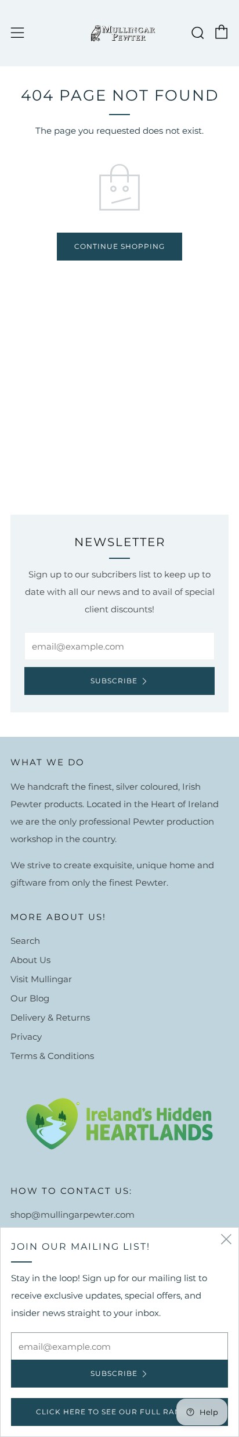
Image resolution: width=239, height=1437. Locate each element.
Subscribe (113, 680)
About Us (30, 959)
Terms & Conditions (52, 1055)
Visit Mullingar (41, 979)
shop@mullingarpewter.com (72, 1214)
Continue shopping (119, 246)
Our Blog (29, 998)
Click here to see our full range (114, 1411)
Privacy (26, 1036)
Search (25, 940)
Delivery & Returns (50, 1017)
